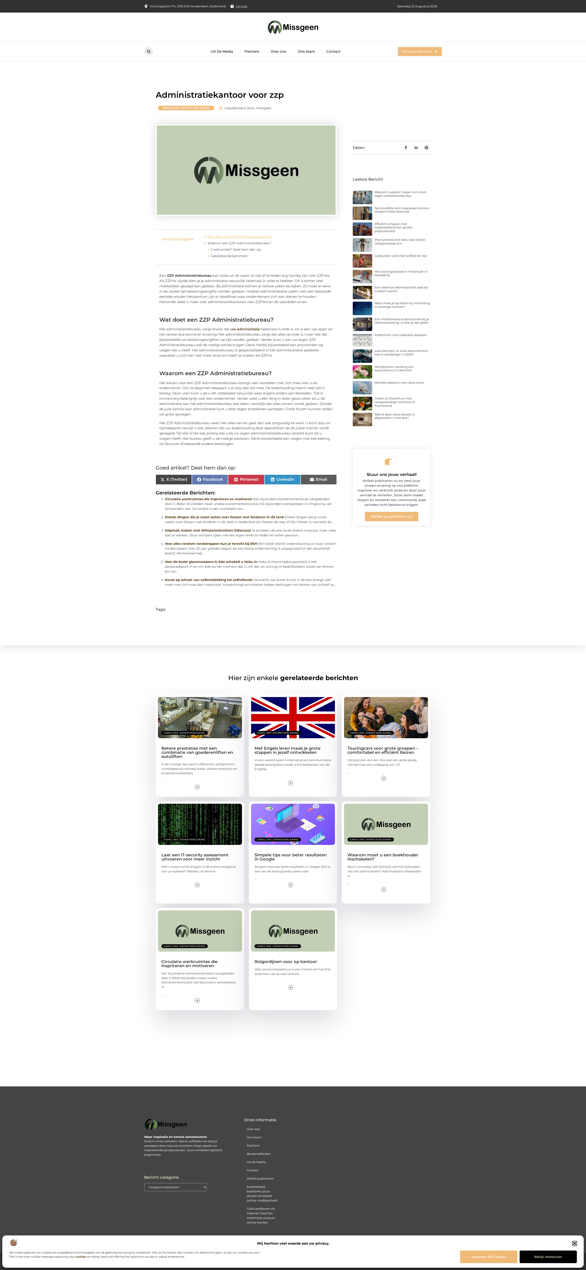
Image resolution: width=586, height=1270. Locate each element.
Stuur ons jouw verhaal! (392, 474)
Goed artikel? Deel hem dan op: (236, 249)
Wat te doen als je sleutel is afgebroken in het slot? (394, 416)
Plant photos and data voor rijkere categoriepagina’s (399, 241)
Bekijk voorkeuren (548, 1257)
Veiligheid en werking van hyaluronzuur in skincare (394, 368)
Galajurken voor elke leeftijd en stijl (400, 256)
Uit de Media (256, 1162)
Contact (333, 51)
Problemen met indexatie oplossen (400, 335)
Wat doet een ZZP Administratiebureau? (240, 237)
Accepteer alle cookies (488, 1257)
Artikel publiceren (260, 1178)
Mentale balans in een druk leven (399, 382)
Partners (251, 51)
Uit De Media (222, 51)
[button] (574, 1243)
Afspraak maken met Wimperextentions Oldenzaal (208, 530)
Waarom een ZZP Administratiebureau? (239, 243)
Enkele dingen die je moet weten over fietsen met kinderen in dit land (224, 517)
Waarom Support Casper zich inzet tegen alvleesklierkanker (400, 194)
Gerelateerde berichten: (229, 256)
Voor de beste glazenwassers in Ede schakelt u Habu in (211, 562)
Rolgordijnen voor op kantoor (286, 961)
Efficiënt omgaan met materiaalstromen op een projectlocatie (393, 227)
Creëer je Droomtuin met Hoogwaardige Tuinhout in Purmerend (394, 401)
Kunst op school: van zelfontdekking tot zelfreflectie (209, 580)
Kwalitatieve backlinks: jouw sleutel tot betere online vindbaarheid (262, 1193)
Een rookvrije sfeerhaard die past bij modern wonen (401, 289)
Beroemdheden (259, 1154)
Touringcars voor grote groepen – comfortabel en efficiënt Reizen (382, 750)
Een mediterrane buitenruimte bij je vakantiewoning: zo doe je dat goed (401, 321)
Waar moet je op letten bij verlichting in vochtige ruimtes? (402, 305)
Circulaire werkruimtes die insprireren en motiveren (208, 499)
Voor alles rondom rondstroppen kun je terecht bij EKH (211, 544)
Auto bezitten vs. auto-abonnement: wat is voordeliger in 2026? (401, 352)
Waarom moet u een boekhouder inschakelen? (382, 857)
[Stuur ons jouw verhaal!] (392, 460)
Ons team (306, 51)
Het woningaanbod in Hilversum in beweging (400, 273)
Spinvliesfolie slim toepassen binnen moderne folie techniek (401, 210)
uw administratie (245, 329)
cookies (80, 1256)
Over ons (278, 51)
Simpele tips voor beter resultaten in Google (291, 857)
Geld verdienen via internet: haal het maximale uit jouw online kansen (261, 1215)
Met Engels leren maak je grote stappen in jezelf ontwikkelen (287, 750)
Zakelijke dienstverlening (186, 108)
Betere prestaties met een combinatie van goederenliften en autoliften (197, 752)
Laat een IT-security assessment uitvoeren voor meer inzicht (194, 857)
